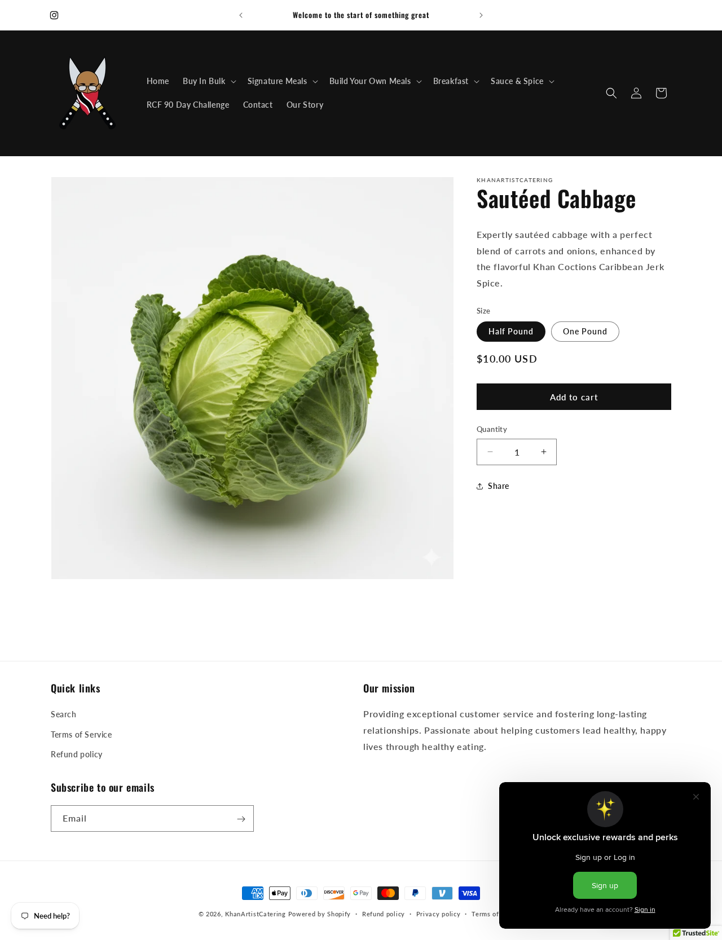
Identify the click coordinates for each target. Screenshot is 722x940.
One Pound (585, 331)
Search (64, 715)
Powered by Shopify (319, 913)
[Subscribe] (240, 819)
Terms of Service (81, 734)
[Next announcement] (481, 15)
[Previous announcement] (240, 15)
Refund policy (77, 754)
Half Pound (511, 331)
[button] (208, 81)
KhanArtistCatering (255, 913)
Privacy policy (438, 913)
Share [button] (498, 486)
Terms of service (497, 913)
